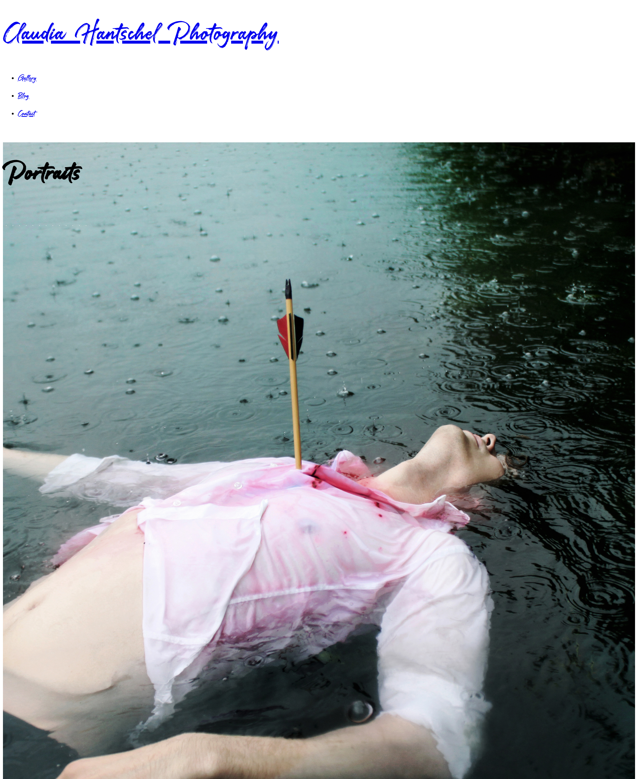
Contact (26, 113)
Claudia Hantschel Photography (141, 33)
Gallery (27, 78)
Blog (23, 95)
